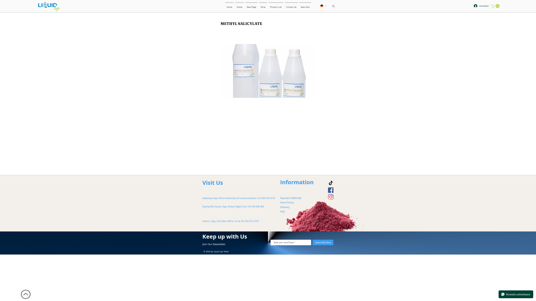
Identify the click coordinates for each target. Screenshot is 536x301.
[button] (305, 6)
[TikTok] (330, 183)
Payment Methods (291, 198)
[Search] (333, 6)
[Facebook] (330, 190)
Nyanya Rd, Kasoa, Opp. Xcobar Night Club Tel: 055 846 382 (233, 206)
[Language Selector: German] (323, 6)
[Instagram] (330, 197)
